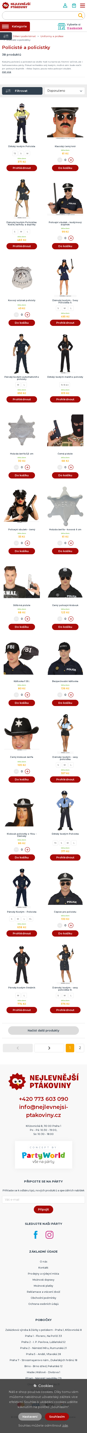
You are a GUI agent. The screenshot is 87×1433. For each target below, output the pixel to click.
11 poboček (74, 28)
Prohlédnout (22, 168)
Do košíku (65, 168)
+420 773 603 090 (43, 1099)
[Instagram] (49, 1235)
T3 (15, 153)
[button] (65, 5)
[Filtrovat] (6, 36)
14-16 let (65, 385)
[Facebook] (35, 1235)
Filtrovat (21, 91)
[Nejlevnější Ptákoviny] (16, 6)
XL (30, 919)
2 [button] (80, 1048)
